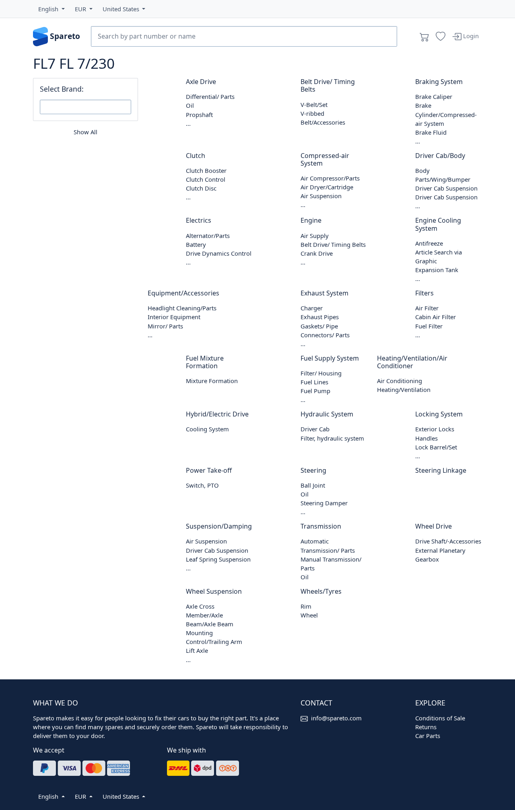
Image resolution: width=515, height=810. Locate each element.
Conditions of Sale (440, 718)
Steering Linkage (440, 470)
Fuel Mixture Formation (205, 362)
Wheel (309, 615)
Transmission (321, 526)
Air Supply (315, 236)
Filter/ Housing (321, 373)
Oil (190, 105)
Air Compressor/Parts (330, 178)
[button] (51, 9)
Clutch (195, 155)
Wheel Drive (433, 526)
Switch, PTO (202, 485)
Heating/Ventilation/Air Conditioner (412, 362)
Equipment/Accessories (183, 293)
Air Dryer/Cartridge (327, 187)
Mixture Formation (212, 381)
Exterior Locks (434, 429)
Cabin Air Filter (435, 317)
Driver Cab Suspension (446, 188)
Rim (306, 606)
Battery (196, 244)
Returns (426, 727)
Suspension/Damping (219, 526)
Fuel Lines (314, 382)
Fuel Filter (429, 326)
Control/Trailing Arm (214, 642)
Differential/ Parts (210, 96)
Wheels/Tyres (321, 591)
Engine (311, 220)
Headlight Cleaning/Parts (182, 308)
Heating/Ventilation (404, 390)
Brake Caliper (433, 96)
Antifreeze (429, 243)
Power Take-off (209, 470)
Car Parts (427, 736)
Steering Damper (324, 503)
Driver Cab (315, 429)
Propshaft (199, 115)
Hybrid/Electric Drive (217, 414)
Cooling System (207, 429)
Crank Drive (317, 253)
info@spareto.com (336, 718)
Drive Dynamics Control (218, 253)
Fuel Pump (315, 391)
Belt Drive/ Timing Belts (328, 85)
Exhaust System (324, 293)
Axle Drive (201, 81)
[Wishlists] (441, 36)
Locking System (439, 414)
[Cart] (424, 36)
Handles (426, 438)
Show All (85, 132)
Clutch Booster (206, 170)
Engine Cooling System (438, 224)
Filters (424, 293)
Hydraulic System (327, 414)
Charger (312, 308)
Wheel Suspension (214, 591)
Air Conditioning (399, 381)
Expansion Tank (436, 270)
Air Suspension (321, 196)
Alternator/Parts (208, 236)
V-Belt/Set (314, 104)
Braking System (439, 81)
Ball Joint (313, 485)
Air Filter (427, 308)
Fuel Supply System (330, 358)
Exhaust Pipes (320, 317)
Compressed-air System (325, 159)
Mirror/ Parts (165, 326)
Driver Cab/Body (440, 155)
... (188, 123)
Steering (313, 470)
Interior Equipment (174, 317)
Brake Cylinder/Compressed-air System (446, 114)
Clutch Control (205, 179)
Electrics (198, 220)
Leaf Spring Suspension (218, 559)
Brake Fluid (431, 132)
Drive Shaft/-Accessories (448, 541)
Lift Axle (197, 650)
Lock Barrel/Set (436, 447)
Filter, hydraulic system (332, 438)
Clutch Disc (201, 188)
